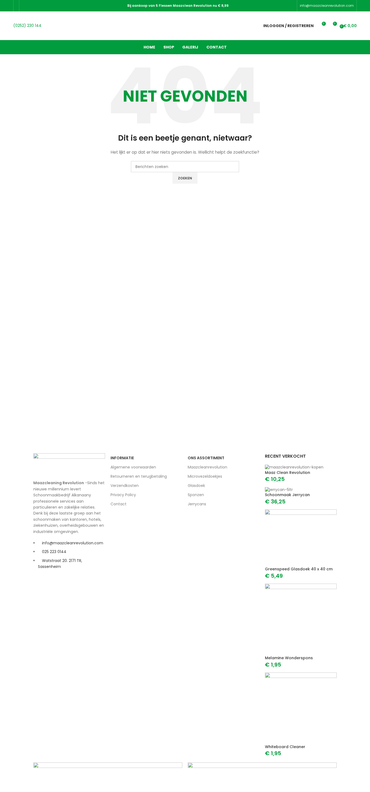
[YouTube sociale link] (46, 5)
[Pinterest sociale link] (52, 5)
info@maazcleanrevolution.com (327, 5)
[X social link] (32, 5)
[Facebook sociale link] (25, 5)
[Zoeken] (251, 25)
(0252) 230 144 (27, 25)
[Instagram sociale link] (39, 5)
